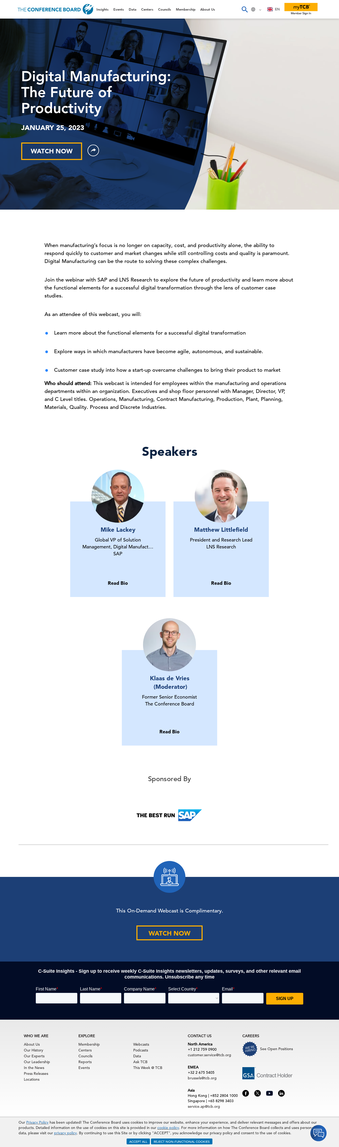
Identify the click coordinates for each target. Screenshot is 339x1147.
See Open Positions (276, 1048)
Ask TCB (140, 1061)
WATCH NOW (169, 933)
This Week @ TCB (23, 133)
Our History (33, 1050)
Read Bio (118, 583)
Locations (31, 1079)
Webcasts (141, 1044)
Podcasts (140, 1050)
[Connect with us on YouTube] (269, 1092)
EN (277, 9)
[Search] (244, 9)
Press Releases (36, 1073)
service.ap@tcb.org (204, 1106)
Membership (18, 93)
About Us (15, 106)
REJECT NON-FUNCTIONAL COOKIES (182, 1141)
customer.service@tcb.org (209, 1055)
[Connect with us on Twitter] (257, 1092)
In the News (34, 1067)
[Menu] (9, 9)
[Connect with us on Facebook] (245, 1092)
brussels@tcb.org (202, 1078)
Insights (13, 25)
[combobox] (273, 9)
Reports (85, 1061)
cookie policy (168, 1127)
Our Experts (34, 1056)
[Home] (55, 9)
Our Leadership (37, 1061)
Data (10, 52)
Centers (14, 66)
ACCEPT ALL (138, 1141)
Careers (13, 120)
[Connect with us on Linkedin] (281, 1092)
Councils (14, 79)
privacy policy (65, 1133)
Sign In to (25, 146)
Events (12, 39)
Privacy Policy (37, 1122)
